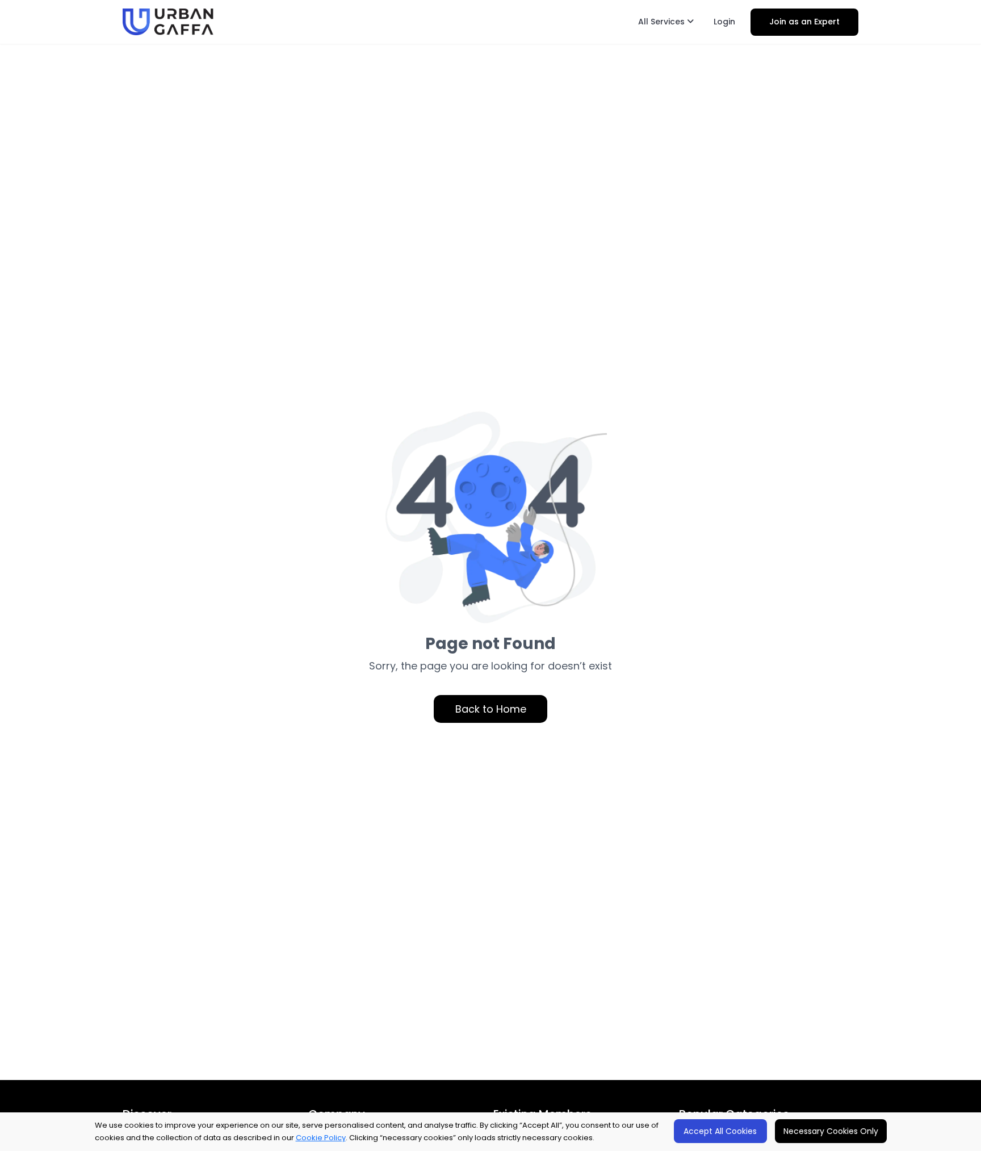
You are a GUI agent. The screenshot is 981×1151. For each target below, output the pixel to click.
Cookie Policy (321, 1137)
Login (724, 21)
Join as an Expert (804, 21)
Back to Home (490, 709)
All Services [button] (662, 21)
